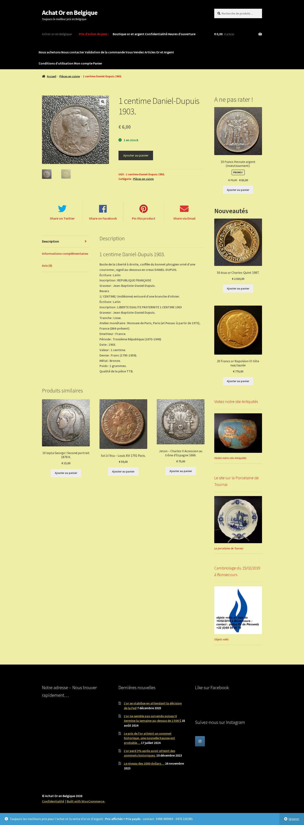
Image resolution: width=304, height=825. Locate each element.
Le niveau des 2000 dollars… (144, 763)
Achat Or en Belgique (69, 12)
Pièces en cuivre (69, 76)
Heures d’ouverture (181, 34)
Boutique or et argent (128, 34)
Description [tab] (50, 241)
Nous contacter (72, 52)
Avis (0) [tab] (47, 265)
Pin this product (143, 218)
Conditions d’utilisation (56, 63)
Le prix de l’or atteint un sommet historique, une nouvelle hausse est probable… (149, 738)
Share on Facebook (103, 218)
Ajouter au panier (135, 155)
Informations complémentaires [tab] (65, 253)
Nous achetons (50, 52)
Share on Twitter (62, 218)
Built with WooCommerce (85, 801)
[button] (102, 101)
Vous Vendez (135, 52)
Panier (97, 63)
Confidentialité (156, 34)
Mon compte (83, 63)
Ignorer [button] (293, 819)
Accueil (51, 76)
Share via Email (184, 218)
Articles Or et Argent (159, 52)
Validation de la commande (105, 52)
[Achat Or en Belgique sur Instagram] (200, 741)
